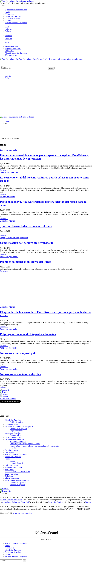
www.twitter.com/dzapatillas (11, 500)
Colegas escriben (11, 424)
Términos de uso (11, 55)
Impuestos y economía (13, 467)
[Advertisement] (46, 98)
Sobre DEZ (9, 51)
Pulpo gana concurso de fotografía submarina (28, 334)
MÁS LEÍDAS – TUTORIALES (17, 472)
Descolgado (9, 452)
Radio (7, 78)
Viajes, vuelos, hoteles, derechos (14, 238)
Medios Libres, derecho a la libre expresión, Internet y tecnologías (34, 446)
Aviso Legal (6, 502)
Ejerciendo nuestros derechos (16, 10)
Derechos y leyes (7, 221)
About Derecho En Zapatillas (16, 53)
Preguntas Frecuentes (13, 49)
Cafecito (8, 21)
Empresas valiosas (16, 431)
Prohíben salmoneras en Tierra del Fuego (25, 261)
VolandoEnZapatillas (17, 485)
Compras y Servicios (12, 18)
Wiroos (88, 502)
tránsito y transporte (12, 478)
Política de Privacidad (20, 502)
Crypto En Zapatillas (12, 437)
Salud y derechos (7, 197)
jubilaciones (9, 470)
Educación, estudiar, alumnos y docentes (25, 444)
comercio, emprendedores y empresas (19, 426)
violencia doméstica (17, 463)
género (12, 461)
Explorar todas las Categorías (16, 23)
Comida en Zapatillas (18, 483)
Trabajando (9, 476)
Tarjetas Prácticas (11, 46)
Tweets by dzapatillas (8, 399)
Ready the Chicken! (55, 502)
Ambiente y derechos (9, 150)
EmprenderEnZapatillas (18, 429)
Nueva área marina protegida (18, 353)
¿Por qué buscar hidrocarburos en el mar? (26, 226)
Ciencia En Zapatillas (13, 16)
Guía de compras (11, 465)
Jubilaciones (9, 14)
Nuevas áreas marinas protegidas (20, 374)
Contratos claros (16, 435)
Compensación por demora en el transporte (26, 242)
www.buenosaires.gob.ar (22, 513)
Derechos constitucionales (14, 439)
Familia (7, 12)
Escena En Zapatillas (13, 457)
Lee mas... (4, 170)
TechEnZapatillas (16, 422)
